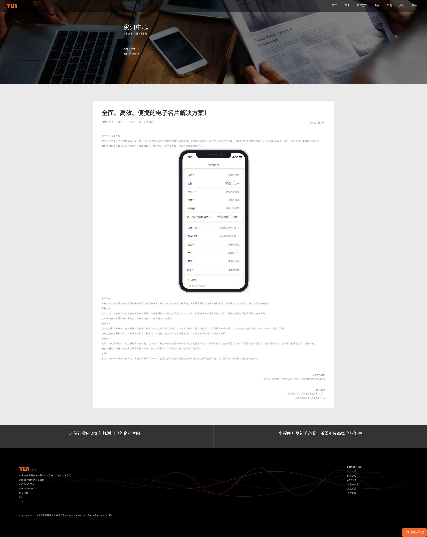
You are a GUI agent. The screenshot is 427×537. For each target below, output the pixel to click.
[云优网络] (13, 6)
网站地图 (24, 493)
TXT (21, 501)
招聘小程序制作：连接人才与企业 (310, 398)
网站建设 (352, 476)
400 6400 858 (26, 484)
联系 (414, 5)
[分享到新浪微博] (311, 123)
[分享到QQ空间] (319, 123)
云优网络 (352, 471)
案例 (389, 5)
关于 (347, 5)
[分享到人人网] (322, 123)
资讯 (401, 5)
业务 (377, 5)
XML (21, 497)
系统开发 (352, 489)
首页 (334, 5)
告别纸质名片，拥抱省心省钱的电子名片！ (306, 394)
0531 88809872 (27, 488)
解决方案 (362, 5)
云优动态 (148, 122)
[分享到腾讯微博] (315, 123)
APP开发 (352, 480)
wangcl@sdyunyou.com (31, 480)
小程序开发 (353, 484)
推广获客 (352, 493)
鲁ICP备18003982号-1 (101, 515)
